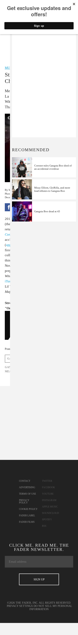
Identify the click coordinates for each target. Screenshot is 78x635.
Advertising (27, 487)
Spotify (47, 519)
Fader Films (27, 522)
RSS (44, 526)
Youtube (48, 493)
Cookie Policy (28, 509)
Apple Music (50, 506)
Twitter (47, 481)
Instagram (49, 500)
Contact (24, 481)
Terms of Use (27, 493)
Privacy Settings (20, 605)
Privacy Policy (24, 501)
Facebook (48, 487)
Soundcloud (50, 513)
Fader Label (27, 515)
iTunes (9, 281)
